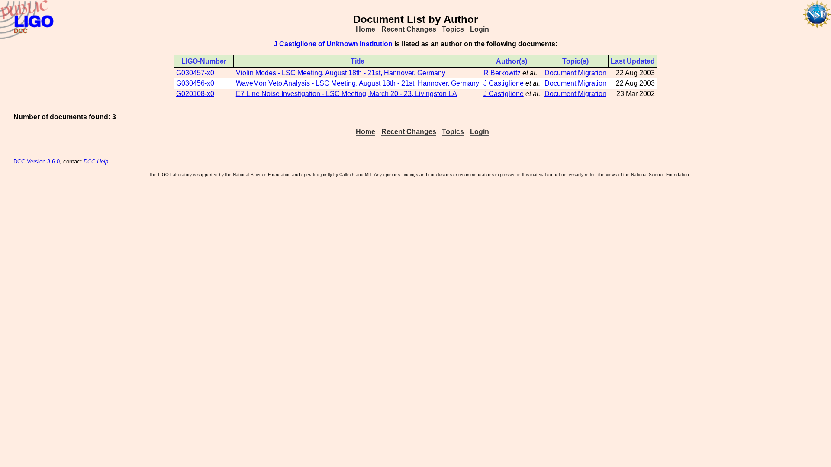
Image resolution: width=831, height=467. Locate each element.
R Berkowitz (502, 73)
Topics (453, 29)
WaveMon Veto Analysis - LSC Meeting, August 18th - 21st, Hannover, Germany (357, 83)
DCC (19, 161)
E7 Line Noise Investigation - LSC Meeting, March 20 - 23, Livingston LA (346, 93)
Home (365, 29)
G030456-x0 (195, 83)
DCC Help (96, 161)
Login (479, 29)
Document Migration (575, 73)
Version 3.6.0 (43, 161)
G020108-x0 (195, 93)
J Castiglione (295, 44)
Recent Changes (408, 29)
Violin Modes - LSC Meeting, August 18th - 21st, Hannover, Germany (340, 73)
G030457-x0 (195, 73)
